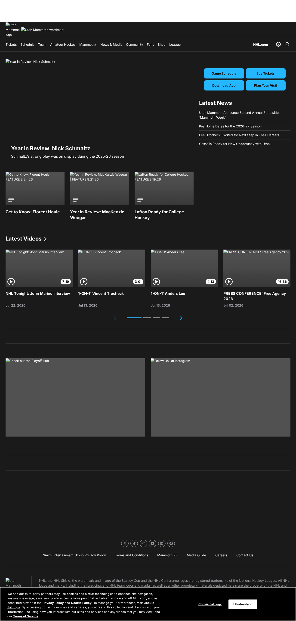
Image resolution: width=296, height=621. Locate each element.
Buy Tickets (265, 73)
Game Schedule (224, 73)
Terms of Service (25, 616)
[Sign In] (278, 44)
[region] (148, 604)
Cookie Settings (210, 604)
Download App (224, 85)
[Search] (287, 44)
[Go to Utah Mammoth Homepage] (12, 29)
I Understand (243, 604)
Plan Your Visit (265, 85)
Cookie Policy (81, 603)
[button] (134, 317)
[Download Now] (75, 397)
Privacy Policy (53, 603)
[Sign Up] (220, 397)
